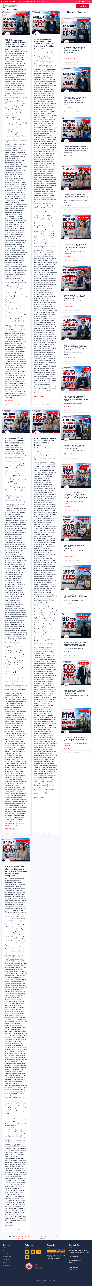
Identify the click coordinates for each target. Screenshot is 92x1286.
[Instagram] (86, 1)
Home (4, 1251)
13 (52, 1236)
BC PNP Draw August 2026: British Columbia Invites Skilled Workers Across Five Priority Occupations (75, 644)
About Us (5, 1254)
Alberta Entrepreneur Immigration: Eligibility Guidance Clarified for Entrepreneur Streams (75, 446)
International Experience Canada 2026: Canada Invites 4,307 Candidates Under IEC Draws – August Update (76, 398)
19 (33, 1239)
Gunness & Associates (48, 1280)
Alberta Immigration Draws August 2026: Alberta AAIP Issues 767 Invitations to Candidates (44, 42)
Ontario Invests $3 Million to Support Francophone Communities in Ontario (15, 440)
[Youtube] (83, 1)
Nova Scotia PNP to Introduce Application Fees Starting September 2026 (76, 596)
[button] (72, 5)
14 (56, 1236)
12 (48, 1236)
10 (41, 1236)
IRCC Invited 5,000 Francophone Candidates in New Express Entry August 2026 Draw (74, 691)
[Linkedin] (89, 1)
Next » (42, 1239)
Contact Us (6, 1265)
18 (29, 1239)
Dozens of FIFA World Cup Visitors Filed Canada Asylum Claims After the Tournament (76, 739)
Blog (4, 1262)
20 (37, 1239)
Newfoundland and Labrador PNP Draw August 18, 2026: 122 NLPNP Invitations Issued (75, 297)
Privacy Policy (46, 1283)
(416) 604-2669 (74, 1257)
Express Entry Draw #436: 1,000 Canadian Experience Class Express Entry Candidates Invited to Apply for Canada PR (75, 347)
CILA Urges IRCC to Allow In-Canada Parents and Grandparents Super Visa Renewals (45, 441)
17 (26, 1239)
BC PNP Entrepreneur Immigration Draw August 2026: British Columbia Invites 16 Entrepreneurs (15, 43)
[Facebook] (80, 1)
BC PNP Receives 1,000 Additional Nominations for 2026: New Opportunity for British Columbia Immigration (15, 871)
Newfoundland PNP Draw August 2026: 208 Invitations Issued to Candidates (74, 547)
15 (18, 1239)
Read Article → (9, 400)
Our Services (7, 1256)
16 (22, 1239)
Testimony (6, 1259)
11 (45, 1236)
